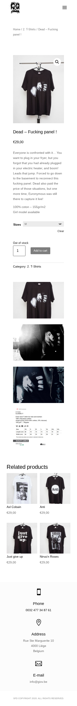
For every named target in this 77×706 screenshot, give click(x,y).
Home (16, 29)
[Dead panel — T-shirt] (38, 317)
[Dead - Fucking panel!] (38, 359)
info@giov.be (38, 681)
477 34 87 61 (42, 610)
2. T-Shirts (29, 29)
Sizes (17, 224)
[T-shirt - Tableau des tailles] (38, 444)
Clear (61, 231)
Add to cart (40, 250)
